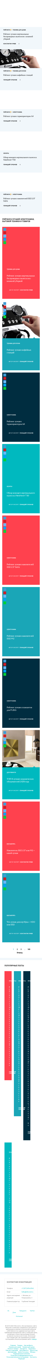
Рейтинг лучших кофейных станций (18, 75)
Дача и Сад (33, 1350)
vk (8, 1311)
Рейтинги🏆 (7, 30)
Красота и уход (23, 1352)
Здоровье (31, 1349)
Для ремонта (11, 772)
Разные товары (13, 1349)
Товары (20, 1345)
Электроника (17, 112)
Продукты (12, 981)
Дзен (14, 1312)
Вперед (20, 953)
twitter (32, 1311)
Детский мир (12, 1352)
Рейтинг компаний (12, 1350)
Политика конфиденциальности (22, 1355)
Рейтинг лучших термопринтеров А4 (18, 116)
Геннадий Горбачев (10, 80)
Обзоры (6, 153)
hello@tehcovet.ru (27, 1292)
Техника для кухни (19, 71)
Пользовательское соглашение (17, 1357)
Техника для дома (19, 30)
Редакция (21, 1359)
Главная (13, 1345)
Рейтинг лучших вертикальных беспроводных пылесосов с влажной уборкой (18, 36)
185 (29, 949)
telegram (22, 1311)
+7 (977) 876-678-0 (28, 1288)
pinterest (19, 1316)
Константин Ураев (9, 43)
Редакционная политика (21, 1354)
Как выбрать (11, 844)
